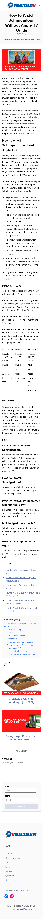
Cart (6, 862)
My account (9, 876)
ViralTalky (22, 34)
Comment (7, 759)
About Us (8, 854)
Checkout (8, 867)
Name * (8, 786)
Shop (6, 884)
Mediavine (27, 909)
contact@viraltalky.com (24, 890)
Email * (9, 796)
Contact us (8, 871)
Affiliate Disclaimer (12, 858)
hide (17, 620)
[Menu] (3, 5)
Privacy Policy (10, 880)
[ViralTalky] (21, 5)
